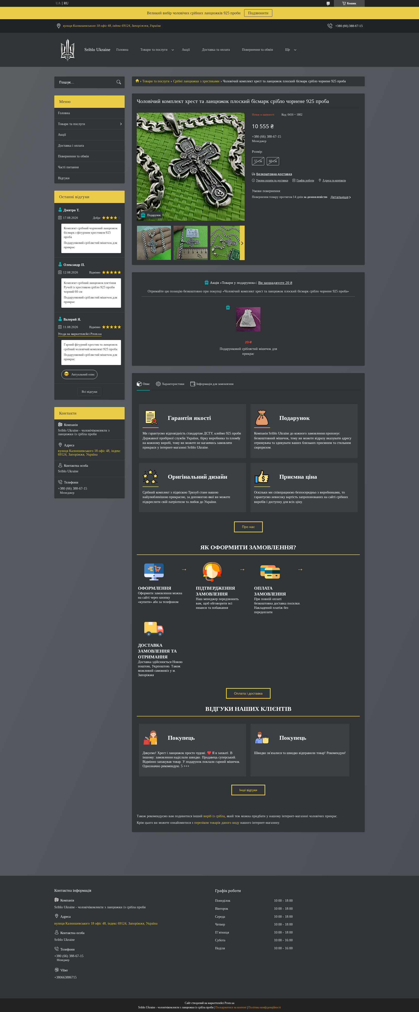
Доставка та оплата (216, 49)
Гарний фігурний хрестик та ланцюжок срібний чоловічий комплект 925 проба (90, 347)
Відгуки (64, 178)
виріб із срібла (214, 816)
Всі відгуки (89, 391)
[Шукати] (119, 82)
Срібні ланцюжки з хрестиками (196, 81)
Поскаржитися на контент (230, 1007)
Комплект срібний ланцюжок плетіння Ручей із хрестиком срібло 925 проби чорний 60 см (90, 287)
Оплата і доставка (248, 693)
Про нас (248, 527)
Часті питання (68, 167)
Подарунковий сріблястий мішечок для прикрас (90, 245)
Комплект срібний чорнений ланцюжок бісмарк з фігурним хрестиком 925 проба (90, 232)
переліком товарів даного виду (216, 823)
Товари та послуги (154, 49)
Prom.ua (229, 1003)
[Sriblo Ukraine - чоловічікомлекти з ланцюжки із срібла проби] (67, 50)
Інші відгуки (248, 790)
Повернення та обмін (257, 49)
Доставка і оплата (71, 145)
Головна (122, 49)
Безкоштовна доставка (274, 174)
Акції (186, 49)
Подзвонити (258, 13)
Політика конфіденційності (264, 1007)
